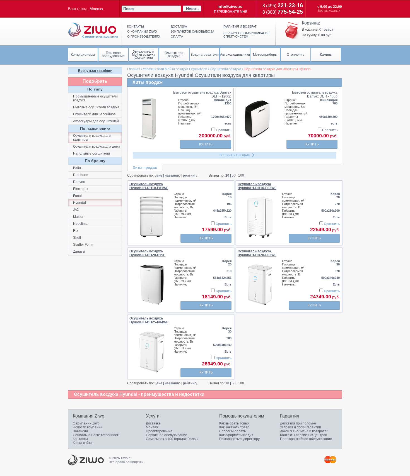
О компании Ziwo (86, 423)
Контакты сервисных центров (303, 435)
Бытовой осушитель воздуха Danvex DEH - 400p (314, 94)
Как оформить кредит (236, 435)
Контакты (135, 26)
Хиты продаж (145, 167)
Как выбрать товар (234, 423)
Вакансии (80, 431)
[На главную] (93, 30)
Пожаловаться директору (239, 439)
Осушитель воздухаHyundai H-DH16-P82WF (257, 186)
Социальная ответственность (96, 435)
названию (172, 175)
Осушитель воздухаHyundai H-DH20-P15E (147, 253)
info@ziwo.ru (230, 6)
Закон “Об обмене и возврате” (304, 431)
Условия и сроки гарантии (300, 427)
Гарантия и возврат (240, 26)
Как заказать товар (234, 427)
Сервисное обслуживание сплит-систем (246, 34)
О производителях (143, 36)
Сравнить (223, 130)
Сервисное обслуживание (166, 435)
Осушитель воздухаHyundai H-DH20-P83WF (257, 253)
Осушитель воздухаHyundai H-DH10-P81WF (148, 186)
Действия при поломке (298, 423)
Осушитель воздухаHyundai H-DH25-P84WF (148, 320)
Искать (192, 8)
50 (234, 175)
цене (158, 175)
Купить (206, 144)
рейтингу (190, 175)
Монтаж (152, 427)
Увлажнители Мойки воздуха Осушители (175, 69)
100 (241, 175)
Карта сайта (82, 443)
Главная (133, 69)
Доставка (179, 26)
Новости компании (87, 427)
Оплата (177, 36)
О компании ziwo (142, 31)
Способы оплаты (233, 431)
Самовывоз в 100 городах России (172, 439)
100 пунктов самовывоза (192, 31)
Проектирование (159, 431)
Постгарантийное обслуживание (306, 439)
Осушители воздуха (225, 69)
